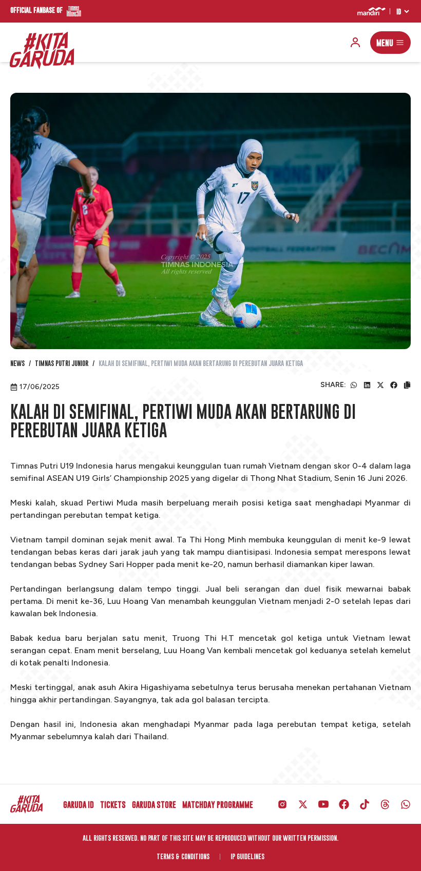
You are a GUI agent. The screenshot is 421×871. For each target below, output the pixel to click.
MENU (384, 42)
